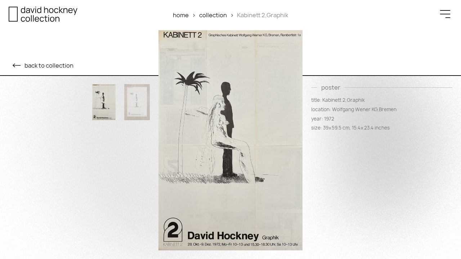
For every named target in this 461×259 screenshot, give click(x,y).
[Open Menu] (445, 14)
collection (213, 15)
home (181, 15)
